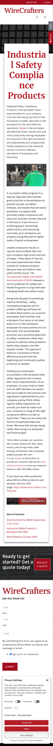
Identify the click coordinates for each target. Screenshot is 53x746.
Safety (22, 128)
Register (31, 2)
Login (47, 2)
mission (17, 458)
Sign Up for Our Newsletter (25, 654)
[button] (37, 17)
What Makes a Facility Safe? (22, 536)
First (4, 613)
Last (4, 625)
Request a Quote (42, 564)
